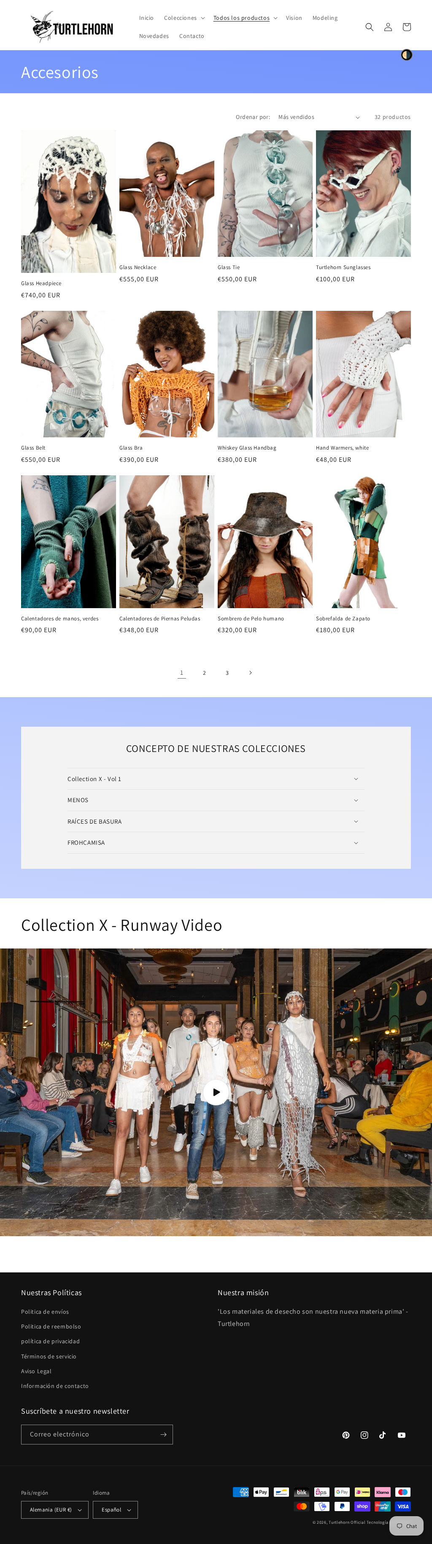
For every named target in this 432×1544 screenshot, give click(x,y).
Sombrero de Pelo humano (251, 618)
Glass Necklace (137, 267)
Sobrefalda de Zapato (343, 618)
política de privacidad (50, 1341)
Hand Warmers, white (342, 448)
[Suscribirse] (163, 1434)
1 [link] (182, 672)
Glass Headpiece (41, 283)
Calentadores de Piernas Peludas (159, 618)
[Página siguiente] (250, 672)
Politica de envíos (45, 1311)
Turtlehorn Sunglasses (343, 267)
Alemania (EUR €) (51, 1509)
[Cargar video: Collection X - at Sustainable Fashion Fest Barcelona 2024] (216, 1092)
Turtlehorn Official (347, 1522)
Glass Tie (229, 267)
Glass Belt (33, 448)
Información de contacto (55, 1386)
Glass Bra (131, 448)
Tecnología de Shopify (389, 1522)
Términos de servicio (49, 1356)
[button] (183, 18)
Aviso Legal (36, 1371)
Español (111, 1509)
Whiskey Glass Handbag (247, 448)
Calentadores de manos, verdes (59, 618)
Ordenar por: (253, 117)
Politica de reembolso (51, 1326)
